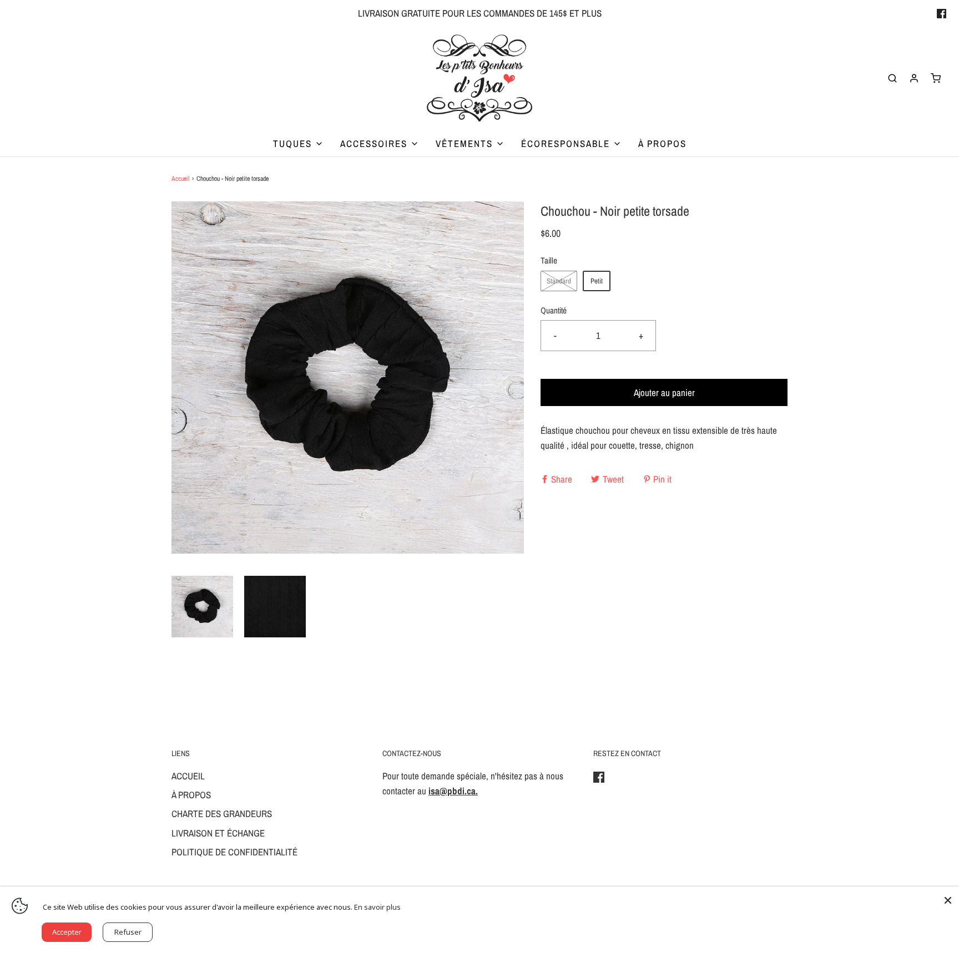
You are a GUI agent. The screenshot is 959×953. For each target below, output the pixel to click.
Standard (559, 281)
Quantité (554, 310)
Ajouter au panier (664, 392)
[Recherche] (892, 78)
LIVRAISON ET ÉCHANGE (218, 833)
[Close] (947, 897)
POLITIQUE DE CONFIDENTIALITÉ (234, 851)
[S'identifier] (914, 78)
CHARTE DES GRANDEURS (221, 813)
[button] (202, 606)
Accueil (180, 178)
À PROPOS (662, 143)
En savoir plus (377, 907)
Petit (596, 281)
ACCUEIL (188, 775)
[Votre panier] (935, 78)
